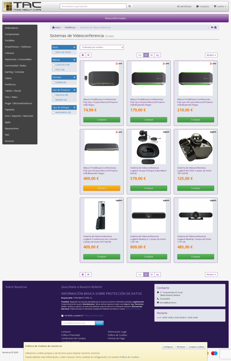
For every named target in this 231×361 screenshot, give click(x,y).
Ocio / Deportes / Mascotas (19, 115)
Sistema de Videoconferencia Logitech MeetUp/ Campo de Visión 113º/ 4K (194, 239)
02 (152, 55)
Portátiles (10, 40)
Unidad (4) (60, 82)
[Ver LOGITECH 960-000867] (195, 147)
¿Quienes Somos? (70, 341)
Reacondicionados (115, 18)
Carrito (220, 6)
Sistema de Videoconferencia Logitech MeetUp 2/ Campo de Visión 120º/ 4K (148, 239)
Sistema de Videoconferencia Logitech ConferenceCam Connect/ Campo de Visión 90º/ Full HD (100, 239)
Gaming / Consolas (14, 71)
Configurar (168, 346)
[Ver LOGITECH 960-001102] (195, 216)
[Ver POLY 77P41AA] (101, 147)
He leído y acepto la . (84, 315)
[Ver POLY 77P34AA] (101, 79)
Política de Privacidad (133, 309)
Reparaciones (12, 128)
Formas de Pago (116, 338)
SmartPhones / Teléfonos (18, 46)
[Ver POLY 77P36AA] (195, 79)
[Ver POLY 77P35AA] (149, 79)
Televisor (9, 53)
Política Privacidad (70, 335)
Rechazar (181, 346)
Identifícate (185, 6)
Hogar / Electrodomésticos (18, 103)
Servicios (9, 140)
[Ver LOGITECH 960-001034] (101, 216)
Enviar (99, 323)
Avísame (101, 188)
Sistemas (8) (61, 94)
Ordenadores (11, 27)
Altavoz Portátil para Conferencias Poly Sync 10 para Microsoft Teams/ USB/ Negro (100, 102)
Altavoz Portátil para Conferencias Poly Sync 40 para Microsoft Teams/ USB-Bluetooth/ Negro (147, 102)
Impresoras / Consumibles (18, 59)
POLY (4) (59, 69)
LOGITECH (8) (62, 64)
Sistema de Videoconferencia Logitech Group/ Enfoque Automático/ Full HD (148, 170)
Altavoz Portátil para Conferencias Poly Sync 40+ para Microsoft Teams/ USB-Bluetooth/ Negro (195, 102)
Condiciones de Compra (73, 338)
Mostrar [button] (210, 55)
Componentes (12, 34)
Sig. (157, 55)
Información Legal (117, 331)
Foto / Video (11, 97)
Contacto (204, 6)
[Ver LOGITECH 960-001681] (149, 216)
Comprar (101, 119)
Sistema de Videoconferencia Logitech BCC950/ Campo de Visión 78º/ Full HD (194, 170)
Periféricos (10, 84)
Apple (8, 122)
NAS (7, 134)
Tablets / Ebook (13, 90)
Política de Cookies (129, 357)
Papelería (9, 109)
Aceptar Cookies (196, 346)
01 (146, 55)
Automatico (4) (63, 112)
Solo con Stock (63, 52)
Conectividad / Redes (15, 65)
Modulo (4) (61, 99)
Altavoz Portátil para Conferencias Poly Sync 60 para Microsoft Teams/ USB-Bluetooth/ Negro (100, 170)
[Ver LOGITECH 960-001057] (149, 147)
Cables (8, 78)
